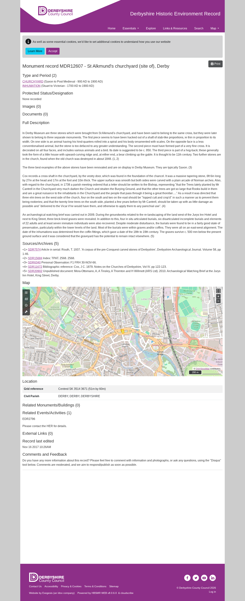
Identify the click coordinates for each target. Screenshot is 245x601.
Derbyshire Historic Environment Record (175, 13)
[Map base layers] (26, 299)
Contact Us (35, 586)
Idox (60, 593)
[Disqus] (122, 517)
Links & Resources (175, 28)
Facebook (187, 578)
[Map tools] (26, 312)
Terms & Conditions (95, 586)
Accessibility (51, 586)
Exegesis (47, 593)
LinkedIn (212, 578)
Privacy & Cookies (71, 586)
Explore (151, 28)
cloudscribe (127, 593)
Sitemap (114, 586)
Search (198, 28)
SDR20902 (35, 271)
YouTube (204, 578)
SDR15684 (35, 258)
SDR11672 (35, 266)
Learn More (35, 51)
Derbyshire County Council (194, 587)
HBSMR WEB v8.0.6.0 (105, 593)
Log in (212, 591)
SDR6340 (34, 262)
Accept (52, 51)
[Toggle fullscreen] (218, 291)
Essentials (130, 28)
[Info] (26, 305)
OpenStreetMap (202, 369)
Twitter (196, 578)
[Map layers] (26, 293)
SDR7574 (34, 249)
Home (112, 28)
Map (214, 28)
